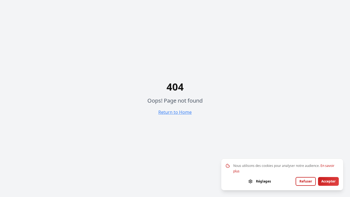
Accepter (328, 181)
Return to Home (175, 112)
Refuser (305, 181)
